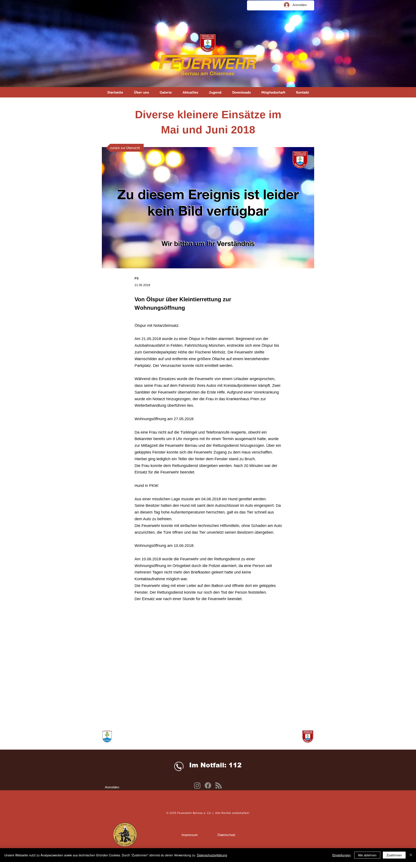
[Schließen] (410, 855)
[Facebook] (208, 785)
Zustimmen (394, 855)
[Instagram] (197, 785)
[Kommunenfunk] (218, 785)
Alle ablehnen (367, 855)
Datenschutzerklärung (212, 855)
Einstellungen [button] (341, 855)
